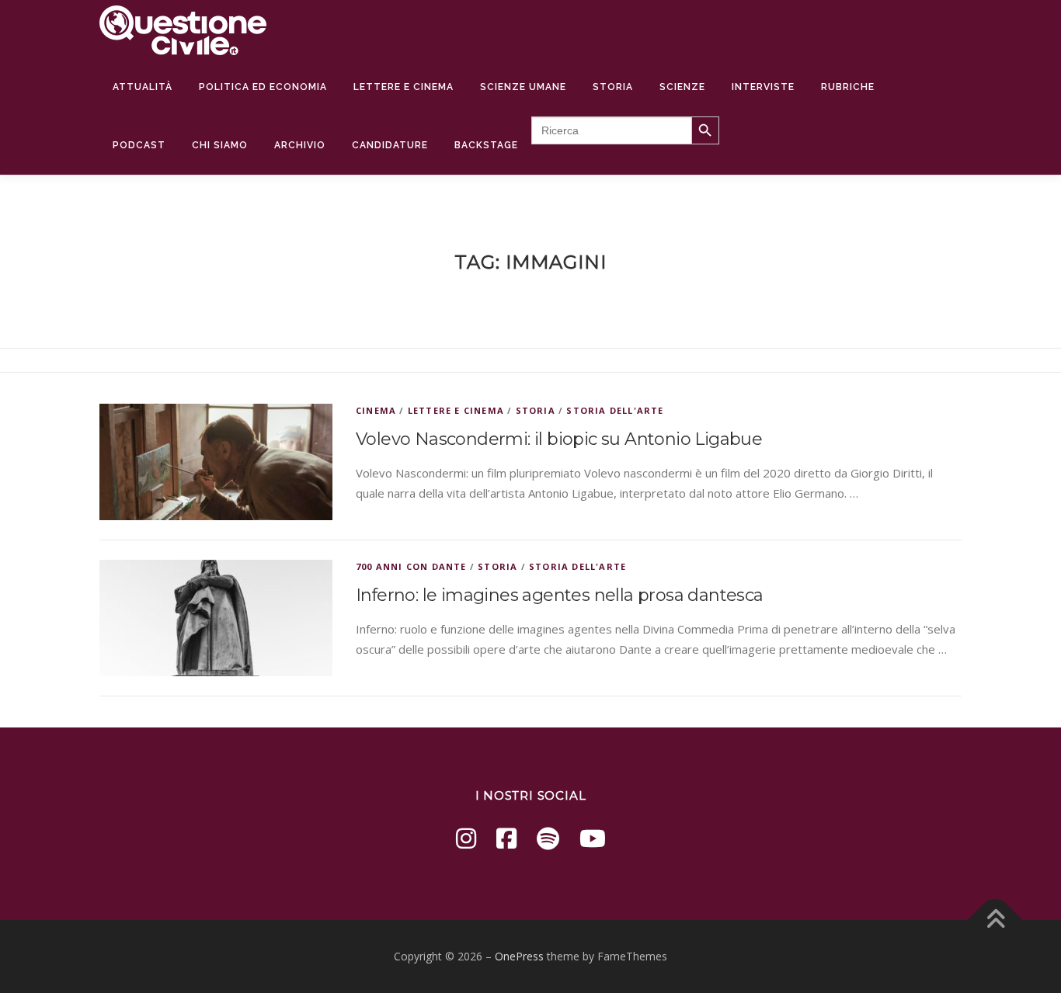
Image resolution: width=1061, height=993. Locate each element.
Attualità (142, 87)
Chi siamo (220, 145)
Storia (613, 87)
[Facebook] (506, 838)
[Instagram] (466, 838)
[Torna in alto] (995, 920)
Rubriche (848, 87)
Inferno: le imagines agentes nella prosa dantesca (560, 595)
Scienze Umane (523, 87)
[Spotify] (548, 838)
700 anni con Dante (411, 566)
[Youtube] (592, 838)
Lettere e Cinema (403, 87)
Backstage (486, 145)
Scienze (682, 87)
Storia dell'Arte (614, 410)
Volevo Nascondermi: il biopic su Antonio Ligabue (559, 439)
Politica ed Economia (263, 87)
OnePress (519, 956)
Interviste (763, 87)
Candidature (390, 145)
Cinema (376, 410)
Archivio (299, 145)
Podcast (139, 145)
